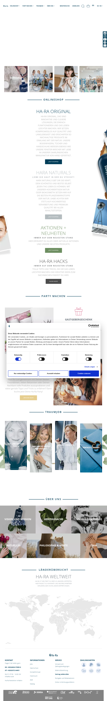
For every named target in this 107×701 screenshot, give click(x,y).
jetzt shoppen (53, 162)
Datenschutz (34, 668)
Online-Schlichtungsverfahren (64, 682)
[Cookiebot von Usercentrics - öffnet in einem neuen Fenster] (90, 326)
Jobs (31, 664)
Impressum (33, 676)
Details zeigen (90, 367)
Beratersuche (65, 6)
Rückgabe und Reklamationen (64, 678)
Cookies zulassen (84, 373)
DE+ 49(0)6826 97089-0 (13, 667)
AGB (31, 680)
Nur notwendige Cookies (23, 373)
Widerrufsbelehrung (61, 670)
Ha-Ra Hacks (53, 281)
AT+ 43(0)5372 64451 (12, 670)
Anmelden (76, 6)
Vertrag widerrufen (62, 674)
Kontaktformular (35, 672)
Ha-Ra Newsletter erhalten (13, 680)
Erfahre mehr (28, 398)
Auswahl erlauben (53, 373)
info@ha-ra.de (9, 676)
